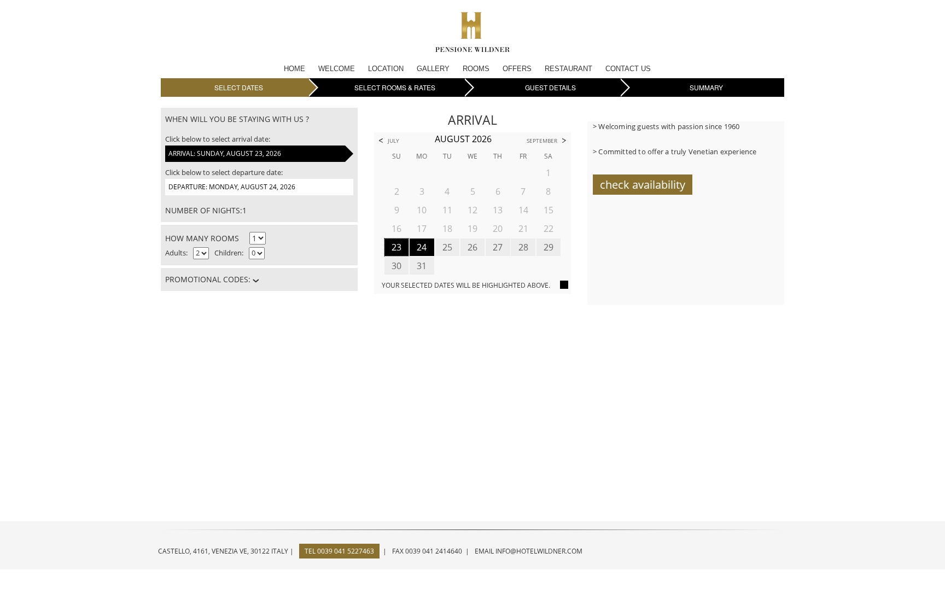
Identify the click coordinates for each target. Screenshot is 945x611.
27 (498, 247)
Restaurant (568, 69)
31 (422, 266)
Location (386, 69)
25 (447, 247)
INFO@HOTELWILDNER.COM (538, 551)
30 (396, 266)
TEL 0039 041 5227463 (339, 551)
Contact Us (628, 69)
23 (396, 247)
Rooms (476, 69)
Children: (228, 253)
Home (294, 69)
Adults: (176, 253)
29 (548, 247)
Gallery (433, 69)
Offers (517, 69)
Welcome (336, 69)
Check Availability (642, 184)
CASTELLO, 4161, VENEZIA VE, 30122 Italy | (226, 551)
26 (472, 247)
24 (422, 247)
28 (523, 247)
